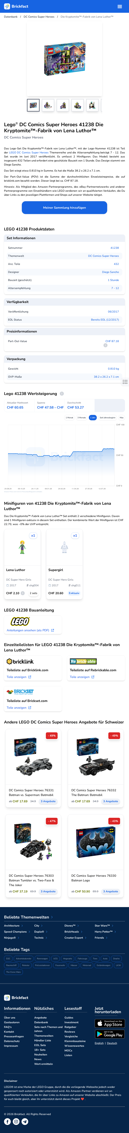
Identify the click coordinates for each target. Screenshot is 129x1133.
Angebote (40, 1018)
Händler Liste (42, 1040)
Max (121, 417)
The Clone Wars (13, 972)
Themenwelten (43, 1036)
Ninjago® (10, 937)
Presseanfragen (14, 1036)
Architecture (11, 925)
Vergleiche (71, 1036)
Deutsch (112, 1043)
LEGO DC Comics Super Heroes (29, 152)
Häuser (74, 965)
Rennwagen (42, 958)
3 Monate (81, 417)
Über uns (9, 1018)
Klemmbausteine (75, 1041)
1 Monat (69, 417)
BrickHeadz (71, 931)
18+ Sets (40, 1050)
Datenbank (41, 1022)
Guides (68, 1018)
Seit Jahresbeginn (107, 417)
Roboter (25, 965)
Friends (99, 937)
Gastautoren (11, 1022)
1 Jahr (92, 417)
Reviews (69, 1032)
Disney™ (69, 925)
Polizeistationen (42, 965)
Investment (71, 1022)
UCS (55, 958)
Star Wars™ (102, 925)
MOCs (68, 1050)
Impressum (11, 1046)
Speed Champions (15, 931)
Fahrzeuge (82, 958)
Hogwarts (67, 958)
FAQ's (8, 1027)
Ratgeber (70, 1027)
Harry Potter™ (104, 931)
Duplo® (39, 931)
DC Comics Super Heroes (103, 256)
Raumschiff (11, 965)
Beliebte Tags (17, 950)
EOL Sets (40, 1045)
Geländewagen (103, 965)
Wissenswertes (74, 1046)
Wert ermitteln (43, 1064)
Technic (39, 937)
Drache (116, 958)
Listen (68, 1055)
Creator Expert (73, 937)
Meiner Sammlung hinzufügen (64, 208)
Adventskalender (23, 958)
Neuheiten (40, 1054)
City (36, 925)
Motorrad (87, 965)
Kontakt (9, 1032)
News (37, 1059)
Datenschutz (12, 1041)
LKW (118, 965)
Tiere (95, 958)
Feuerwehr (60, 965)
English (99, 1043)
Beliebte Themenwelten (26, 917)
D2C (8, 958)
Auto (105, 958)
